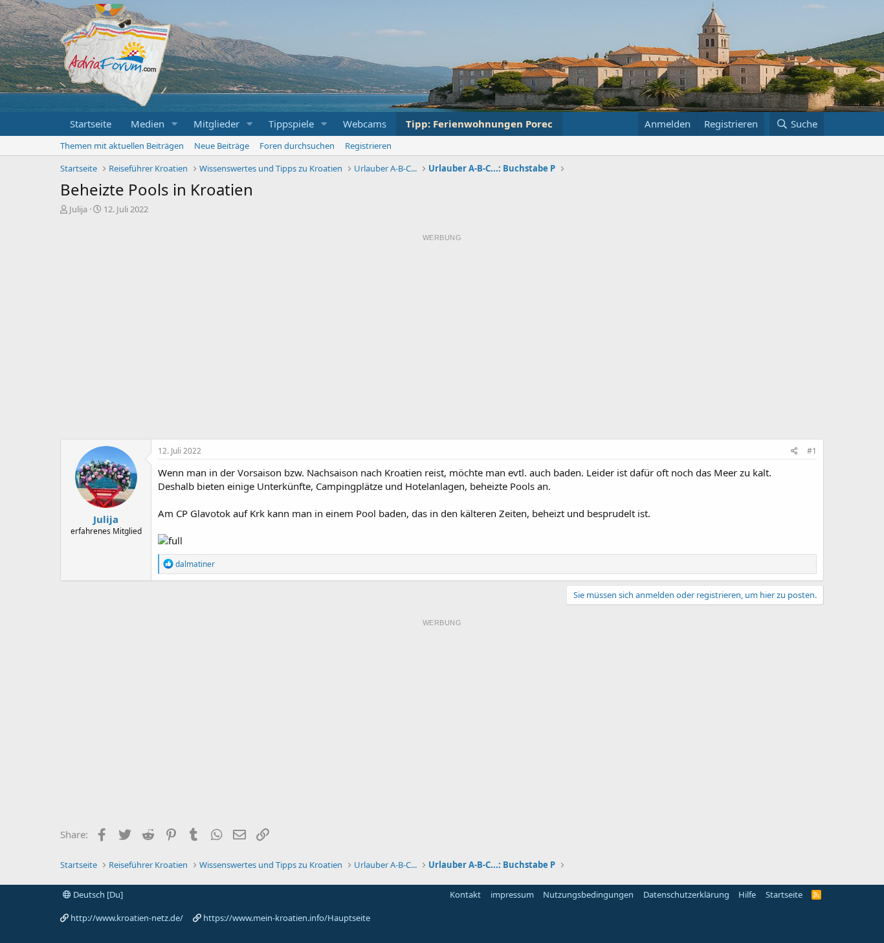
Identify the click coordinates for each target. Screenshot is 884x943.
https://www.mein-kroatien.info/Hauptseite (286, 918)
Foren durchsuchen (297, 145)
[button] (175, 124)
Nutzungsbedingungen (588, 894)
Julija (78, 209)
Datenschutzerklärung (686, 894)
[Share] (794, 451)
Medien (147, 123)
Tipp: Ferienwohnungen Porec (479, 123)
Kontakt (465, 894)
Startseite (90, 123)
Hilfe (747, 894)
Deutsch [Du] (97, 894)
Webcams (364, 123)
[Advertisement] (442, 336)
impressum (512, 894)
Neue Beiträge (221, 145)
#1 (812, 450)
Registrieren (368, 145)
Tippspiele (291, 123)
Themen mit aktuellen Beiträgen (122, 145)
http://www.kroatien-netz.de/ (127, 918)
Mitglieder (216, 123)
